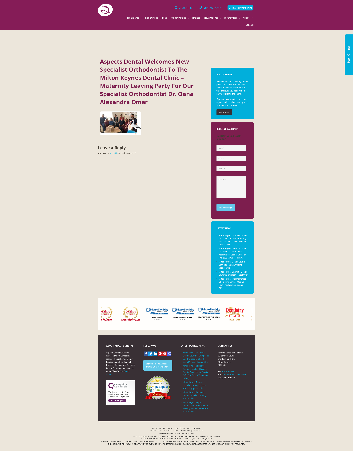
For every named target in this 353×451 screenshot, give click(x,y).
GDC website (197, 431)
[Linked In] (155, 354)
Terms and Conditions (191, 428)
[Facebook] (146, 354)
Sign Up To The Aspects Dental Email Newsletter (157, 365)
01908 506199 (228, 371)
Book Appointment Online (240, 7)
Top (346, 444)
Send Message (225, 207)
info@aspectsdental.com (235, 374)
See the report (117, 400)
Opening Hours (185, 7)
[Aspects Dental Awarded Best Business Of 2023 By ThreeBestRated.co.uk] (157, 388)
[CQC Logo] (117, 388)
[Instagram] (169, 354)
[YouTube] (164, 354)
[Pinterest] (160, 354)
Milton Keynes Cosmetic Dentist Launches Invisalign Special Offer (195, 395)
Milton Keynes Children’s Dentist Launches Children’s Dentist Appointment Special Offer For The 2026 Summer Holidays (195, 371)
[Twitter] (150, 354)
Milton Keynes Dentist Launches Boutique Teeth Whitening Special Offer (233, 264)
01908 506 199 (212, 7)
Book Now (224, 112)
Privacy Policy (173, 428)
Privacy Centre (158, 428)
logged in (114, 153)
